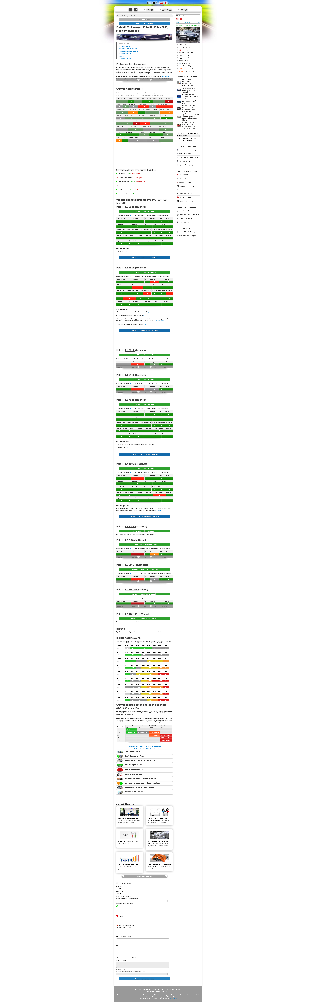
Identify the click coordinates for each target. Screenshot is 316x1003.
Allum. (169, 109)
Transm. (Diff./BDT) (162, 104)
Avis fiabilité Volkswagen (188, 232)
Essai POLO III (183, 45)
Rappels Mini (122, 841)
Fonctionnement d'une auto (189, 215)
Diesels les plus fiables (133, 765)
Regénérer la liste (144, 876)
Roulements (162, 126)
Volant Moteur (157, 98)
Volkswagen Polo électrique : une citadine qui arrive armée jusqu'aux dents (190, 125)
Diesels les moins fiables (134, 769)
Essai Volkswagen (185, 154)
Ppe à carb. (152, 115)
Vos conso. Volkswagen (187, 236)
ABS (118, 137)
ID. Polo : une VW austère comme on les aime (190, 96)
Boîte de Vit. (142, 104)
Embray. (168, 98)
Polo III (133, 16)
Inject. (119, 104)
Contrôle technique (125, 58)
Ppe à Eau (141, 115)
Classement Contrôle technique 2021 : (144, 746)
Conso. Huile (132, 109)
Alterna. (162, 109)
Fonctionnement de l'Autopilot (128, 818)
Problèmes (125, 46)
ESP (124, 137)
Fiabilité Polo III (184, 55)
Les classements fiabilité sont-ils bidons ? (140, 760)
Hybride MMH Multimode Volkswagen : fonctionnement (188, 82)
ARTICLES (167, 9)
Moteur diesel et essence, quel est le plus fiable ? (143, 783)
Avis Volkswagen (184, 161)
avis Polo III (184, 50)
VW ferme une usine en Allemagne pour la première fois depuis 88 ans (190, 117)
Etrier (118, 132)
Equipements (183, 60)
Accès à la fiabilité (128, 51)
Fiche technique (184, 47)
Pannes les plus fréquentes (135, 792)
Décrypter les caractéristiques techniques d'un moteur (158, 819)
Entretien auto (184, 211)
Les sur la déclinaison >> (144, 211)
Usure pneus (132, 126)
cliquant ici (173, 998)
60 (185, 63)
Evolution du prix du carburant (128, 864)
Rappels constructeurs (187, 201)
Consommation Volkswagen (188, 157)
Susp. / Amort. (147, 126)
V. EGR (130, 98)
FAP (143, 98)
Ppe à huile (164, 115)
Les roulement (165, 76)
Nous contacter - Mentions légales (158, 991)
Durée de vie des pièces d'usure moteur (139, 787)
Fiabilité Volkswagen (186, 165)
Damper (141, 109)
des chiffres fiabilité (128, 49)
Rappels (121, 56)
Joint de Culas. (121, 109)
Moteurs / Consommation (188, 53)
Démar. (119, 115)
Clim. (118, 121)
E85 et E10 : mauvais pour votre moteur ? (140, 779)
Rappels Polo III (184, 58)
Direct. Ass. (128, 115)
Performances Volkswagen (188, 150)
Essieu (142, 132)
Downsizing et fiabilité (133, 774)
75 (185, 66)
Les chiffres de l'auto (186, 222)
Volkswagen (126, 16)
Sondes (136, 121)
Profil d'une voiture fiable (134, 756)
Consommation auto (186, 186)
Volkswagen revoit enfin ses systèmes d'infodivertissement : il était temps (190, 108)
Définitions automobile (187, 218)
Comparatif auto (185, 182)
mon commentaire (144, 979)
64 (186, 68)
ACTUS (184, 9)
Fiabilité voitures (185, 190)
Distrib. (148, 109)
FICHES (149, 9)
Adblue (149, 98)
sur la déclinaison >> (144, 258)
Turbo (125, 104)
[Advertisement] (144, 155)
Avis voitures (183, 175)
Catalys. (137, 98)
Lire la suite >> (159, 321)
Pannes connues (185, 197)
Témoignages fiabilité (133, 752)
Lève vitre (144, 121)
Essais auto (183, 178)
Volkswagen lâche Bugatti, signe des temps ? (188, 90)
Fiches (119, 16)
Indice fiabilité (125, 54)
